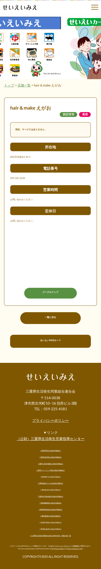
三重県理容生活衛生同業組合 (50, 451)
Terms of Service (73, 549)
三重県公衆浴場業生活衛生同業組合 (50, 464)
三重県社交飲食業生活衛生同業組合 (50, 496)
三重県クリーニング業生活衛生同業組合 (50, 470)
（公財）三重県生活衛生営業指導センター (50, 438)
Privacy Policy (59, 549)
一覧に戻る (50, 317)
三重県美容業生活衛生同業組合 (50, 457)
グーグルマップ (50, 292)
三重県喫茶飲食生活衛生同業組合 (50, 510)
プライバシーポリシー (50, 420)
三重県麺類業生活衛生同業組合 (50, 503)
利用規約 (76, 546)
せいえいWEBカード (50, 340)
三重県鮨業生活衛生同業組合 (50, 516)
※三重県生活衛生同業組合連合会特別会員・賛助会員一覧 (50, 536)
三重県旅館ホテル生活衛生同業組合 (50, 483)
